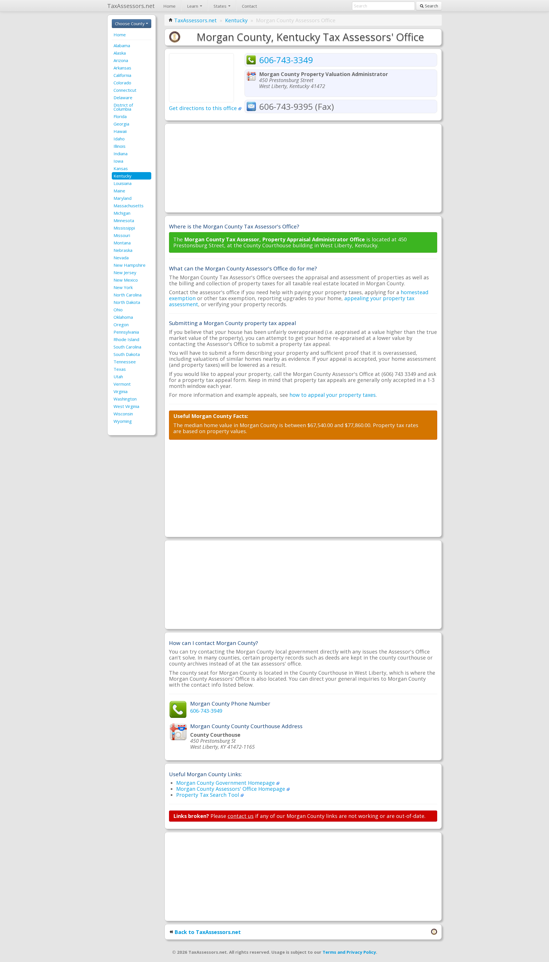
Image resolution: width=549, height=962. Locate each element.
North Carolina (128, 295)
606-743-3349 (286, 60)
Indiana (121, 153)
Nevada (121, 257)
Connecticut (125, 90)
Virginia (121, 391)
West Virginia (126, 406)
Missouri (122, 235)
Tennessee (125, 362)
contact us (241, 815)
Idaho (119, 139)
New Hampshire (130, 265)
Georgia (121, 124)
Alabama (122, 45)
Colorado (122, 82)
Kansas (121, 168)
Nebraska (123, 250)
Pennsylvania (126, 332)
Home (169, 6)
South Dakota (127, 354)
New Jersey (125, 272)
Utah (118, 376)
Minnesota (124, 220)
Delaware (123, 97)
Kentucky (123, 176)
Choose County (130, 23)
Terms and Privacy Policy (349, 952)
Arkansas (122, 68)
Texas (120, 369)
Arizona (121, 60)
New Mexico (126, 280)
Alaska (120, 53)
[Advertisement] (303, 168)
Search (431, 6)
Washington (125, 399)
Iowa (118, 161)
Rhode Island (126, 339)
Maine (119, 191)
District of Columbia (123, 107)
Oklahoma (123, 317)
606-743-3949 (206, 710)
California (122, 75)
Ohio (118, 309)
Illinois (120, 146)
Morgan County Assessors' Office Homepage (231, 788)
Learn (193, 6)
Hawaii (120, 131)
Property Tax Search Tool (208, 794)
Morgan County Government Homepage (226, 782)
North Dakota (127, 302)
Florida (120, 116)
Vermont (122, 384)
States (221, 6)
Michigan (122, 213)
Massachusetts (129, 205)
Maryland (123, 198)
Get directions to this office (203, 108)
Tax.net (131, 6)
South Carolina (127, 347)
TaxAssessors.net (195, 20)
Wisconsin (123, 414)
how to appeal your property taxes (332, 394)
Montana (122, 243)
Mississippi (124, 228)
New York (123, 287)
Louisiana (123, 183)
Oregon (121, 324)
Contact (249, 6)
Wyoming (123, 421)
